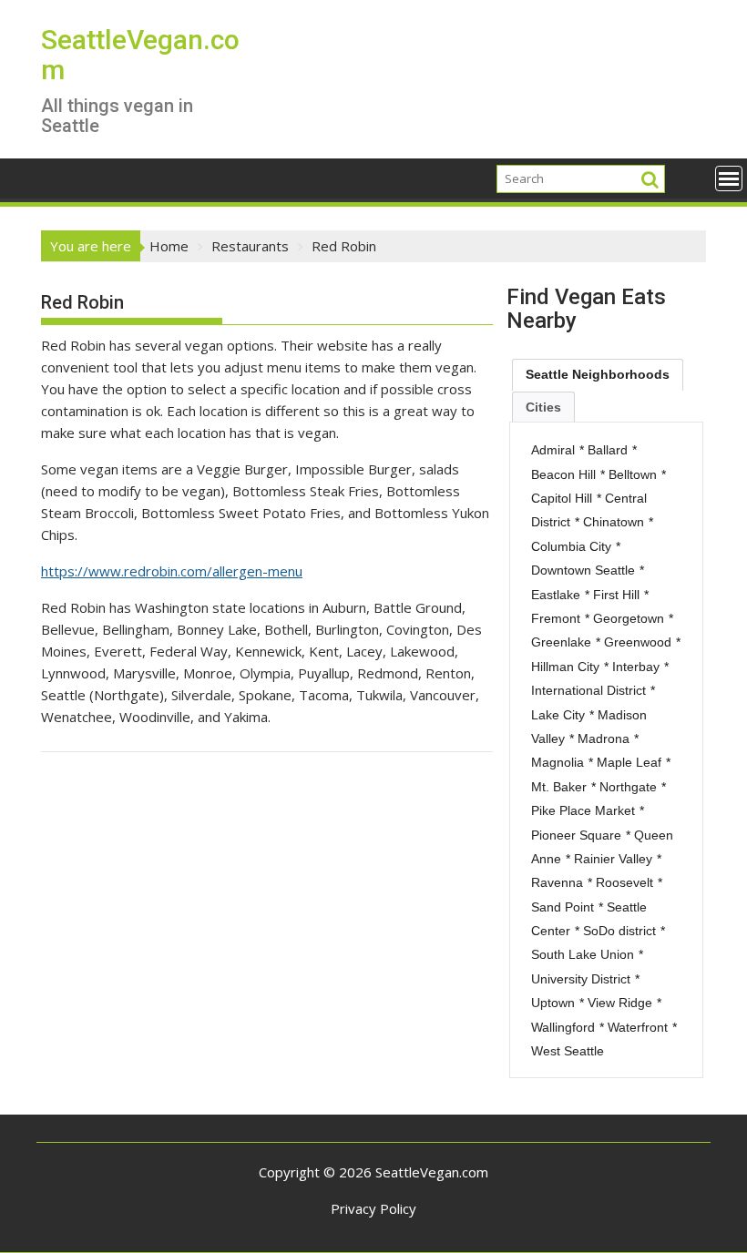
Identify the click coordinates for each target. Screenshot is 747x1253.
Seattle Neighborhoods (598, 374)
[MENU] (728, 178)
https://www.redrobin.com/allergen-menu (171, 571)
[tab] (597, 374)
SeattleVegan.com (140, 55)
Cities (543, 407)
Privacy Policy (373, 1208)
